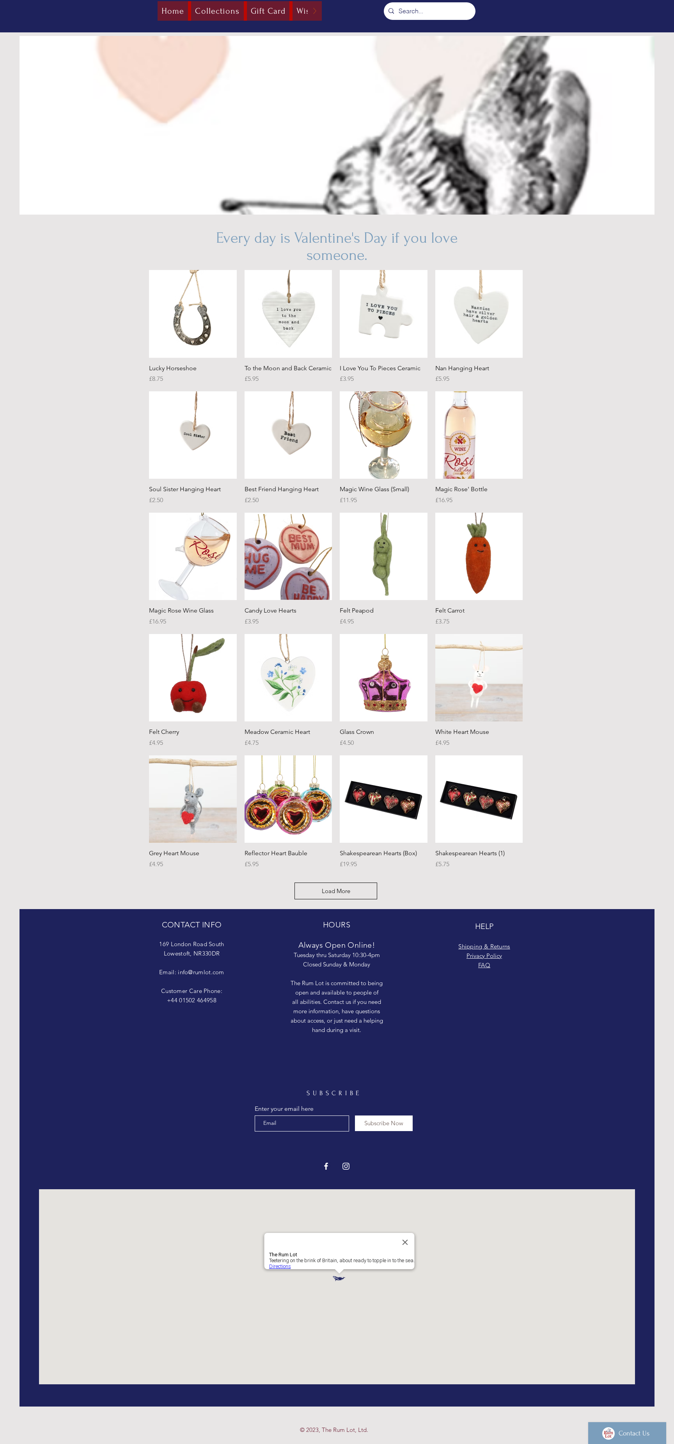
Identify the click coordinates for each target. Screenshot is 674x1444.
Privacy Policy (484, 955)
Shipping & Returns (484, 946)
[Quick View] (193, 314)
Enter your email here (284, 1109)
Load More (336, 891)
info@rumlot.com (201, 972)
